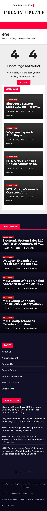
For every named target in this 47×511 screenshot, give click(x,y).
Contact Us (7, 364)
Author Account (10, 358)
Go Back (23, 82)
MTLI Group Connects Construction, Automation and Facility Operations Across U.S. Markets (23, 439)
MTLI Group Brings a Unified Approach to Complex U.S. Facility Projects (23, 284)
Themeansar (23, 487)
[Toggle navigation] (43, 25)
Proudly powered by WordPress (14, 484)
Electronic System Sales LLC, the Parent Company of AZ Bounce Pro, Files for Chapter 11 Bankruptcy (21, 410)
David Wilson (30, 248)
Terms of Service (10, 382)
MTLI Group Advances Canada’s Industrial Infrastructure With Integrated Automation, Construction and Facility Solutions (23, 451)
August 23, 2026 (16, 111)
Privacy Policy (9, 370)
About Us (6, 351)
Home (4, 38)
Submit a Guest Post (12, 376)
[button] (23, 25)
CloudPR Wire (12, 99)
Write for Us (8, 388)
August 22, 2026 (16, 140)
